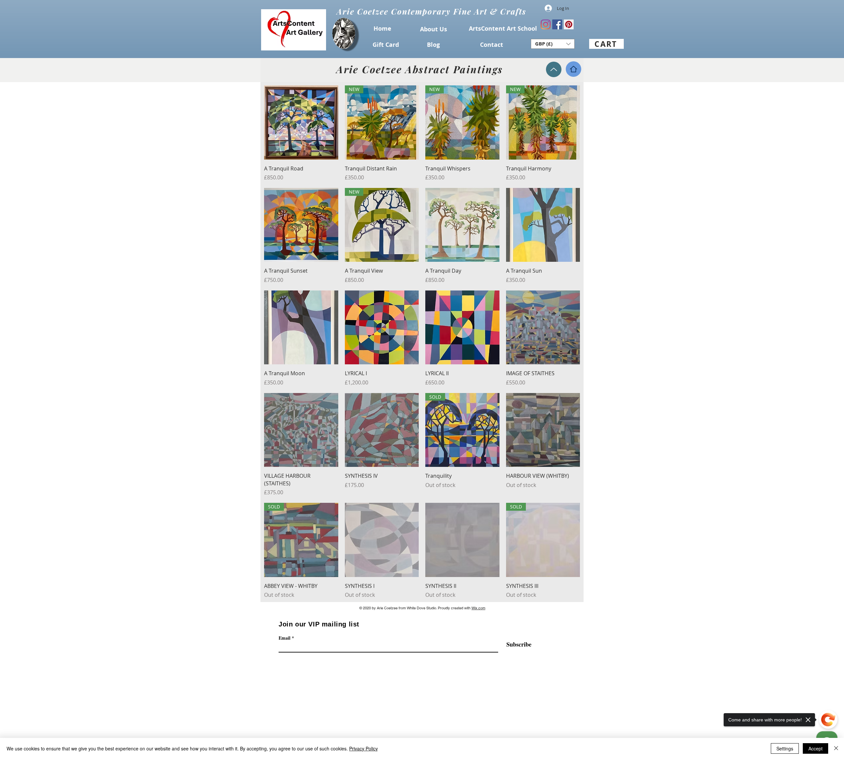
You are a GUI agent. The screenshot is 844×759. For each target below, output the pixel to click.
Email (284, 638)
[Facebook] (557, 24)
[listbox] (553, 44)
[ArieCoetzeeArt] (546, 24)
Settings (784, 748)
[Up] (553, 69)
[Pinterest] (569, 24)
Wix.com (478, 608)
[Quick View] (301, 122)
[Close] (836, 748)
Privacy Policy (363, 748)
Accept (815, 748)
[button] (553, 44)
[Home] (573, 69)
